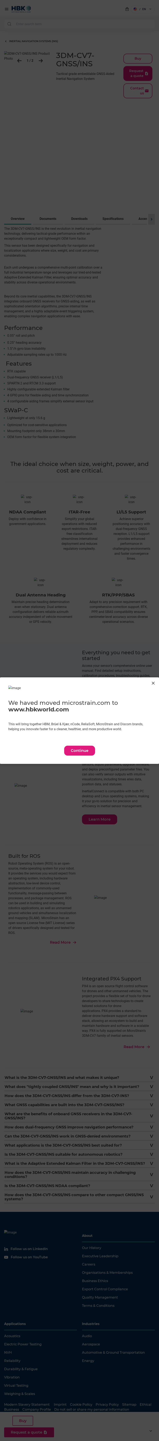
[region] (79, 720)
